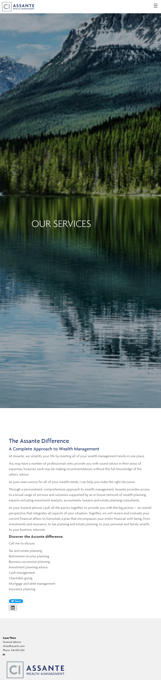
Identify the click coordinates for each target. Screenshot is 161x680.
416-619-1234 (18, 650)
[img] (80, 204)
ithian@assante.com (14, 646)
